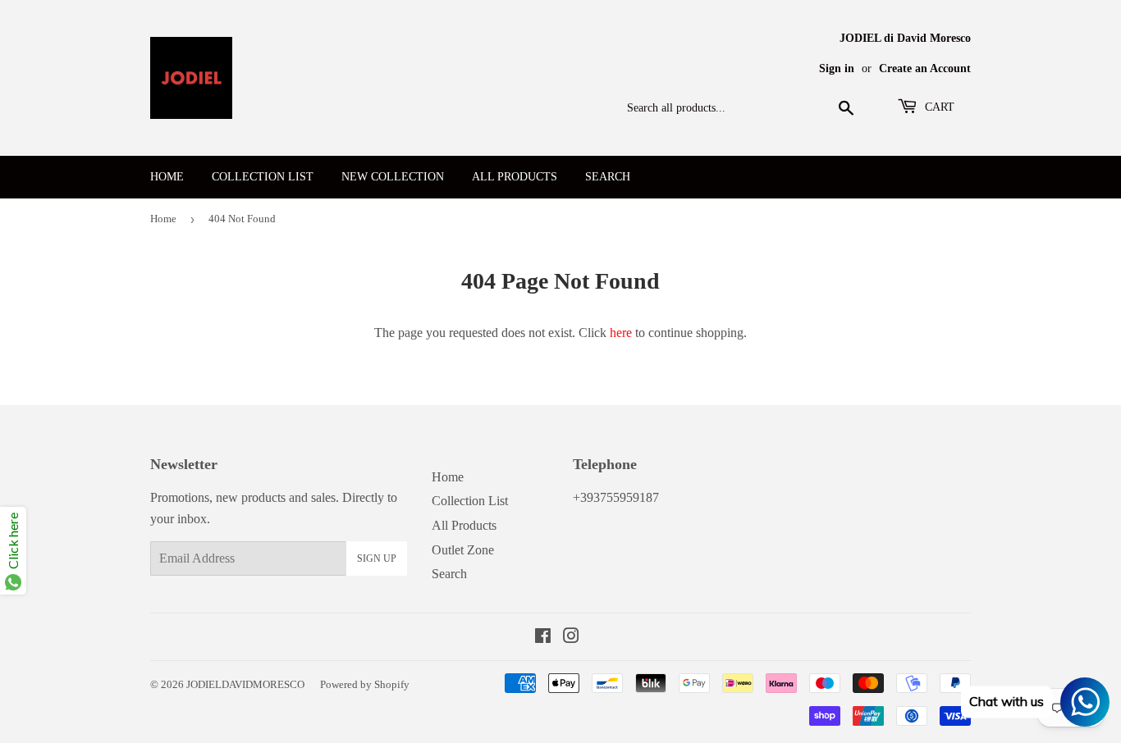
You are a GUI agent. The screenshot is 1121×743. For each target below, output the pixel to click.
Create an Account (925, 68)
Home (167, 177)
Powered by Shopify (365, 684)
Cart (938, 107)
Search (607, 177)
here (621, 333)
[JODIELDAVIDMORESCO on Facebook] (542, 638)
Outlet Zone (463, 550)
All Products (514, 177)
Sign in (836, 68)
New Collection (392, 177)
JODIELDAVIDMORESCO (245, 684)
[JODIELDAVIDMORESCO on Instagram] (571, 638)
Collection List (262, 177)
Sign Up (376, 558)
